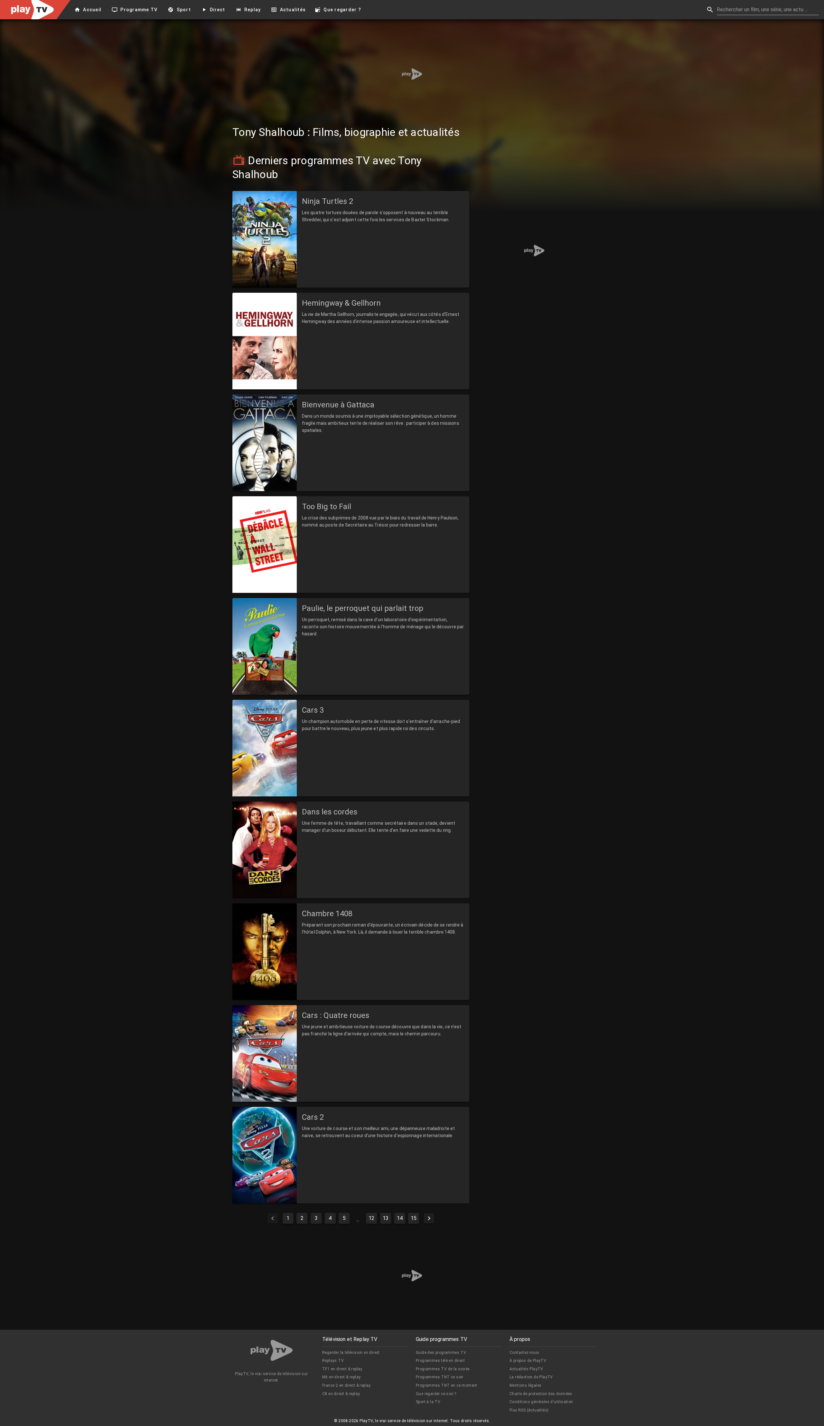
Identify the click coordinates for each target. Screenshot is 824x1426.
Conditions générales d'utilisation (541, 1402)
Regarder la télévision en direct (351, 1352)
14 (400, 1218)
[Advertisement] (412, 74)
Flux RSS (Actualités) (529, 1410)
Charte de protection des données (541, 1394)
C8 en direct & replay (341, 1394)
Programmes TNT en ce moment (446, 1385)
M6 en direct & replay (341, 1377)
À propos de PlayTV (528, 1360)
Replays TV (333, 1360)
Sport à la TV (428, 1402)
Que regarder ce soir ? (436, 1394)
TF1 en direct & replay (342, 1369)
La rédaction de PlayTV (531, 1377)
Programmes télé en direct (440, 1360)
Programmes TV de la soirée (442, 1369)
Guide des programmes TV (441, 1352)
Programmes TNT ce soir (440, 1377)
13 (386, 1218)
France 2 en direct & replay (346, 1385)
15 (414, 1218)
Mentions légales (525, 1385)
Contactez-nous (524, 1352)
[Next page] (429, 1218)
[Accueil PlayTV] (272, 1351)
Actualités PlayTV (526, 1369)
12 (371, 1218)
